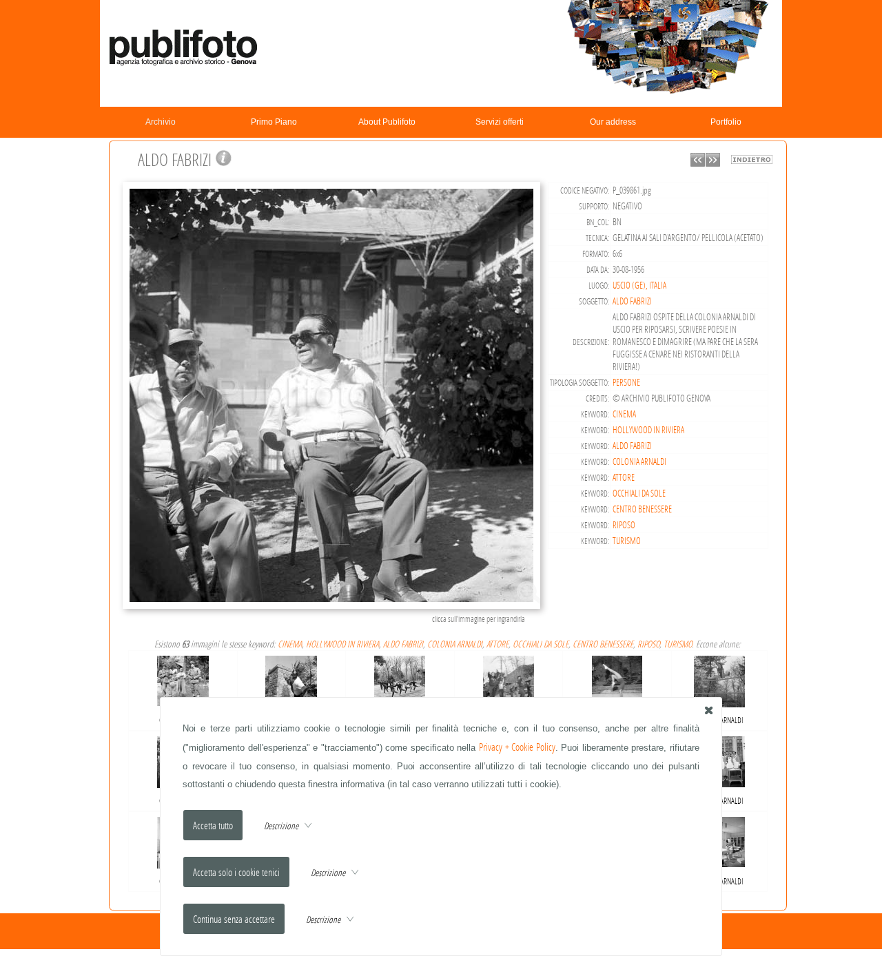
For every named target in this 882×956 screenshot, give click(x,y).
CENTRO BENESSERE (642, 509)
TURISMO (627, 540)
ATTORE (624, 477)
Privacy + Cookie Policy (517, 747)
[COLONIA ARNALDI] (183, 678)
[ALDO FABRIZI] (333, 607)
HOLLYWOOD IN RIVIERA (648, 430)
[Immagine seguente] (713, 162)
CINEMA (624, 414)
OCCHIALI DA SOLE (639, 493)
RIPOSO (624, 525)
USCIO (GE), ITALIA (639, 285)
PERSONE (626, 382)
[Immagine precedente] (697, 162)
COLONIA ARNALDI (639, 461)
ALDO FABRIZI (632, 301)
